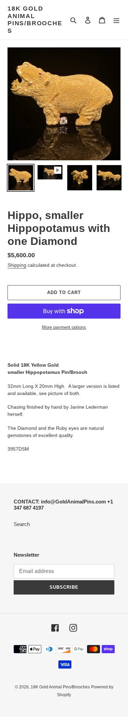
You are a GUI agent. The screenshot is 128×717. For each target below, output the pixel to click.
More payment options (64, 327)
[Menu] (116, 20)
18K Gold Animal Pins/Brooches (35, 19)
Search (22, 524)
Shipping (17, 265)
